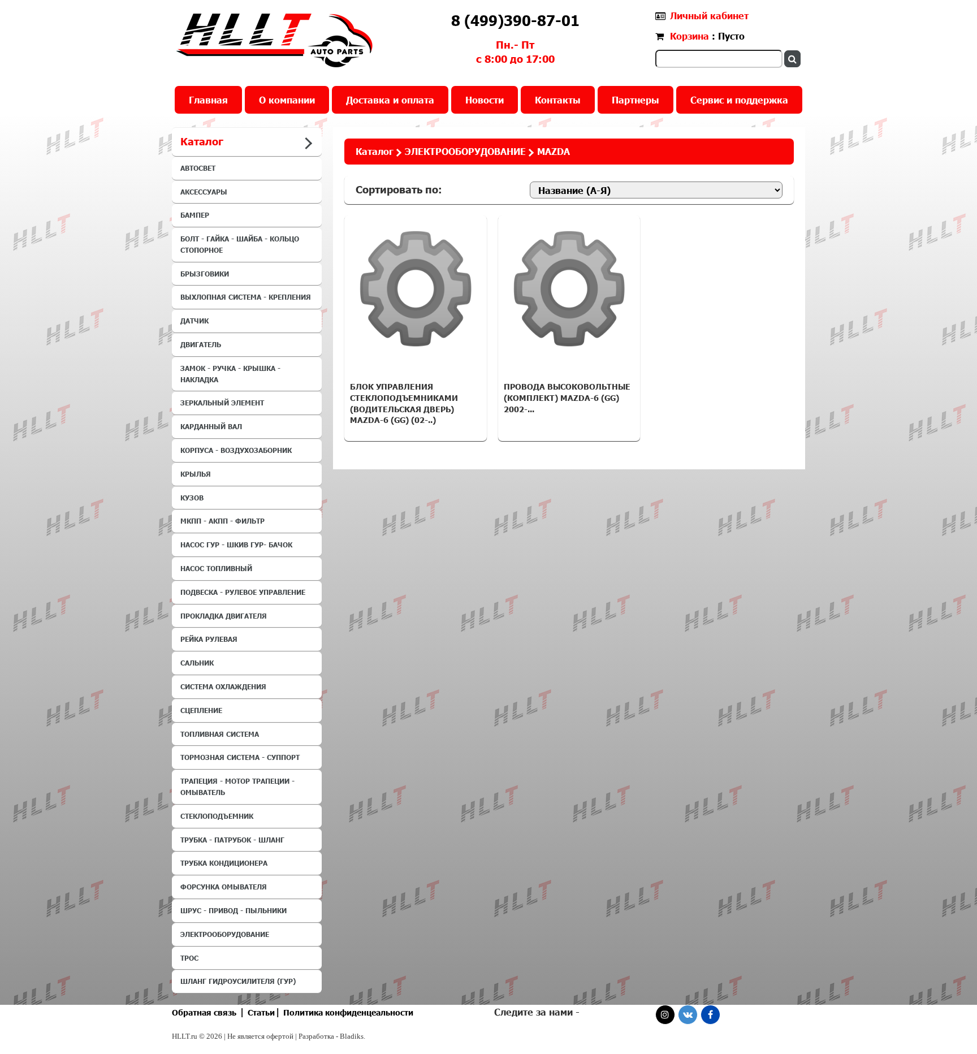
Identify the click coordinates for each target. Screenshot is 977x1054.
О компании (287, 99)
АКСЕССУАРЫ (203, 192)
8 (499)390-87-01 (515, 20)
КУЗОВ (192, 498)
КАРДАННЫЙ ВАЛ (211, 426)
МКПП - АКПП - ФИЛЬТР (222, 521)
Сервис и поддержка (739, 99)
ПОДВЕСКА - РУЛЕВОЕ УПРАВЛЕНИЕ (242, 592)
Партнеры (635, 99)
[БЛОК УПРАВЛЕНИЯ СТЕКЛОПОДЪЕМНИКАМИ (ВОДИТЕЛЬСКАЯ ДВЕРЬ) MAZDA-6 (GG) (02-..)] (415, 289)
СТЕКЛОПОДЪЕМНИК (216, 816)
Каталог (375, 151)
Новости (484, 99)
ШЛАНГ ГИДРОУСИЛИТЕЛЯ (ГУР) (238, 981)
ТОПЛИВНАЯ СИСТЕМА (219, 734)
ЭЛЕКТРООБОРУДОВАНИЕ (224, 934)
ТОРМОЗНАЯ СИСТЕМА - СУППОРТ (240, 757)
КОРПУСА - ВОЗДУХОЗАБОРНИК (236, 450)
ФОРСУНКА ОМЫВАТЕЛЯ (223, 887)
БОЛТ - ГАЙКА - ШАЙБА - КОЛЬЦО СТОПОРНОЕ (239, 244)
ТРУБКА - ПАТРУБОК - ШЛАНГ (232, 840)
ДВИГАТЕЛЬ (200, 344)
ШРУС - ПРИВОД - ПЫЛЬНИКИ (233, 910)
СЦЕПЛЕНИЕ (201, 710)
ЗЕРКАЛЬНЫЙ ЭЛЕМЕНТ (222, 403)
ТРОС (189, 958)
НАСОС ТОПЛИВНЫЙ (216, 568)
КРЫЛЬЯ (195, 474)
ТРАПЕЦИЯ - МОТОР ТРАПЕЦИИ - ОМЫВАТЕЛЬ (237, 786)
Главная (208, 99)
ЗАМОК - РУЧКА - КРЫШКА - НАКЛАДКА (230, 373)
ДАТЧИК (194, 321)
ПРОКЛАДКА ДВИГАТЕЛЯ (223, 616)
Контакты (558, 99)
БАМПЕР (194, 215)
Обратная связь (204, 1012)
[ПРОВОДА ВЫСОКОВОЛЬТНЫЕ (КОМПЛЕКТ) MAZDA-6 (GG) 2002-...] (569, 289)
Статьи (261, 1012)
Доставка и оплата (390, 99)
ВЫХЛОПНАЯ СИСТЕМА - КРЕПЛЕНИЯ (245, 297)
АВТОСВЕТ (197, 168)
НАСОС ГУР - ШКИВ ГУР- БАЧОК (236, 544)
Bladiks (352, 1036)
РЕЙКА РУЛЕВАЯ (208, 639)
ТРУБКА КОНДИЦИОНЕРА (223, 863)
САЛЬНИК (197, 663)
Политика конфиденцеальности (348, 1012)
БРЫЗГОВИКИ (204, 274)
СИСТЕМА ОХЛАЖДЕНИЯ (223, 686)
